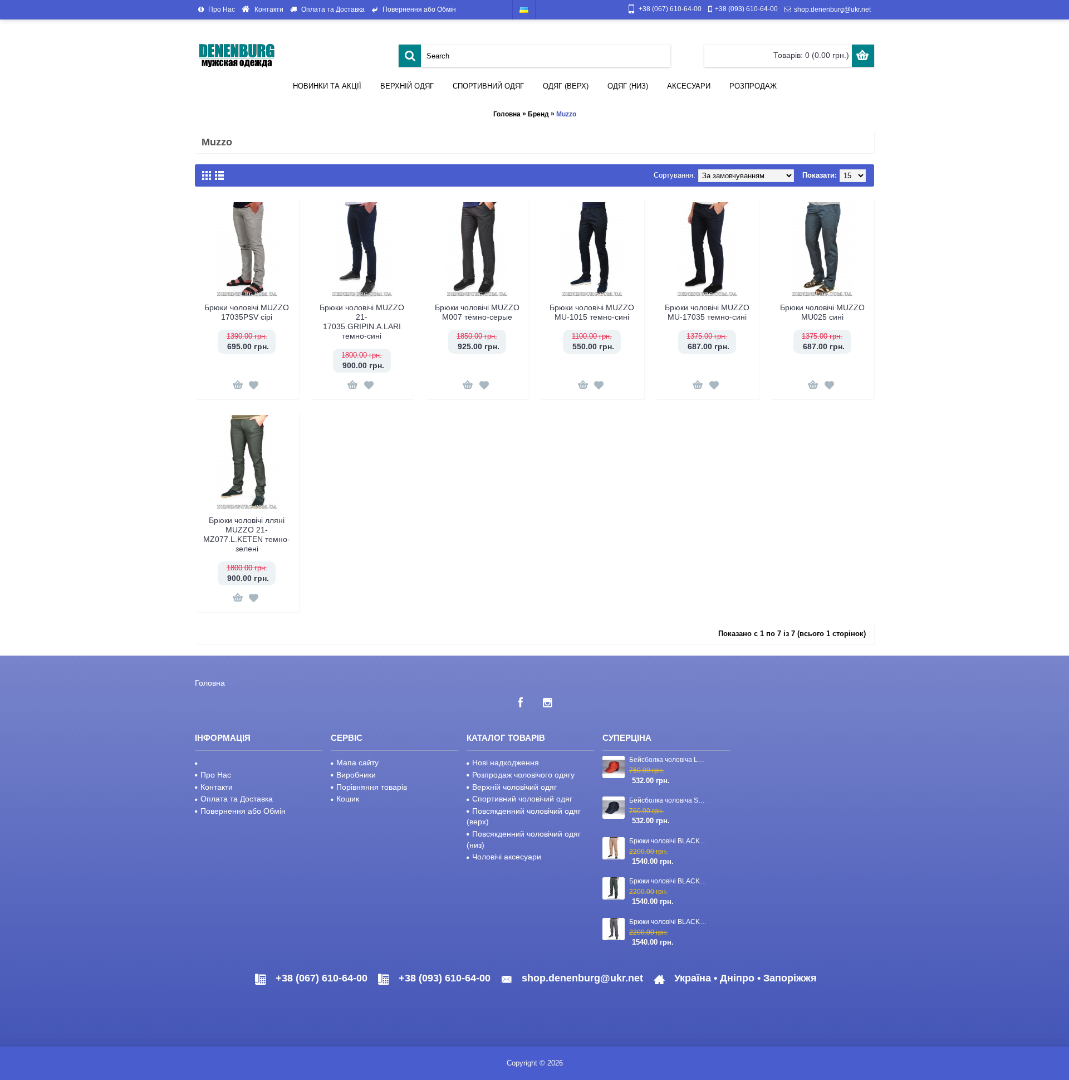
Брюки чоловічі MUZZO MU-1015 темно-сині (592, 312)
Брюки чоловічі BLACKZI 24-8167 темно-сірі (668, 922)
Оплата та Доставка (236, 798)
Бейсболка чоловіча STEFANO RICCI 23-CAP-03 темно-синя (668, 800)
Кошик (347, 798)
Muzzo (566, 114)
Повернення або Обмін (243, 811)
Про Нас (215, 774)
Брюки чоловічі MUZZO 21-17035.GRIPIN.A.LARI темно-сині (362, 321)
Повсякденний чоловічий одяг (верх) (524, 817)
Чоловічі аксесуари (506, 856)
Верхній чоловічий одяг (514, 787)
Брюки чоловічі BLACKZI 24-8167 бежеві (668, 841)
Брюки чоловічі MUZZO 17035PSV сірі (246, 312)
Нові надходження (505, 762)
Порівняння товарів (371, 787)
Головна (507, 114)
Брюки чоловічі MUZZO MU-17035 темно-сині (707, 312)
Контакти (216, 787)
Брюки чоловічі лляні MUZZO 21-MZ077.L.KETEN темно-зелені (246, 534)
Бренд (538, 114)
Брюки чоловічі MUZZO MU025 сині (822, 312)
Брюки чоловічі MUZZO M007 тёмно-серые (477, 312)
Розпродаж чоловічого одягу (523, 774)
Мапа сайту (357, 762)
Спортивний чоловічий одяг (522, 798)
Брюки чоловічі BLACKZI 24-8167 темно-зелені (668, 881)
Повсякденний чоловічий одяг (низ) (524, 839)
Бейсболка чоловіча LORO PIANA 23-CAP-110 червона (668, 760)
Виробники (356, 774)
